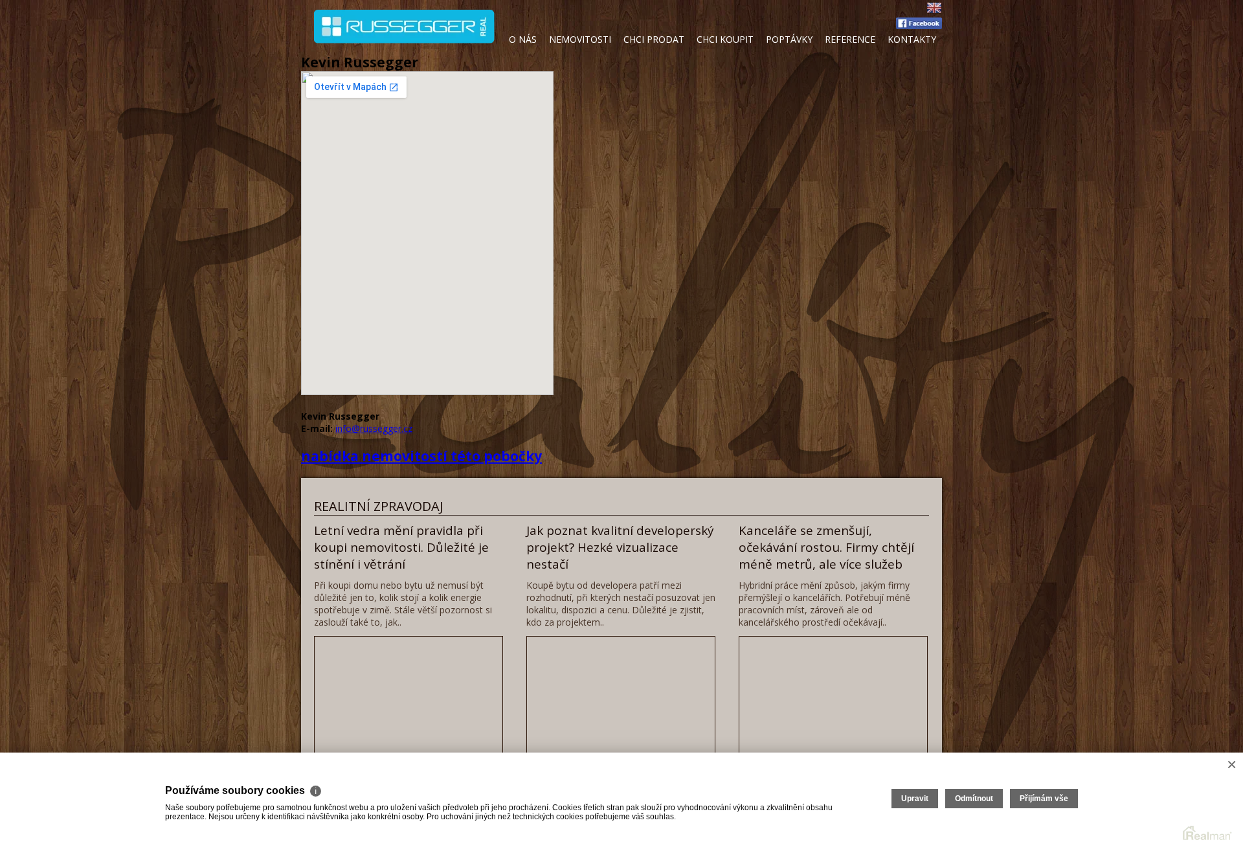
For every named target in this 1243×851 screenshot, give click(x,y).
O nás (523, 39)
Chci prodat (653, 39)
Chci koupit (725, 39)
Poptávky (789, 39)
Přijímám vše (1044, 798)
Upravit (914, 798)
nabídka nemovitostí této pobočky (421, 456)
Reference (850, 39)
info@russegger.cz (373, 428)
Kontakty (912, 39)
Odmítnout (974, 798)
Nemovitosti (580, 39)
